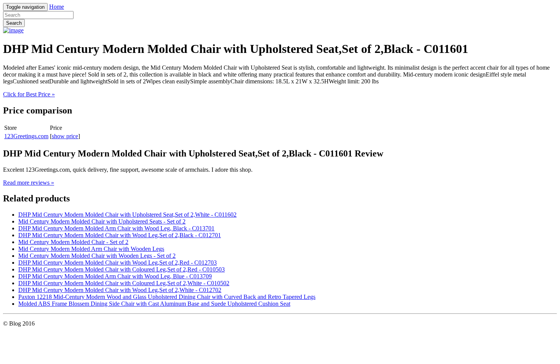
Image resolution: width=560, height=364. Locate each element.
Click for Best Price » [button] (29, 94)
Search (14, 23)
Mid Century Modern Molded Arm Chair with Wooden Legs (91, 249)
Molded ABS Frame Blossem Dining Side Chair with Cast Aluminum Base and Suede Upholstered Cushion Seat (154, 303)
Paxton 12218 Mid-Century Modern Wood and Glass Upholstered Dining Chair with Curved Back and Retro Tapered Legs (166, 297)
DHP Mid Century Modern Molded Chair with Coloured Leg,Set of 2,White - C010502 (123, 283)
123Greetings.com (26, 136)
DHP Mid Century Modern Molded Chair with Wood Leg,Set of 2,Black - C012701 (119, 235)
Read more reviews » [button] (28, 182)
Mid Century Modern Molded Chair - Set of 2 (73, 242)
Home (56, 6)
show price (65, 136)
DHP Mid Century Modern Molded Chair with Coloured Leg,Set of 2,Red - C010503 (121, 269)
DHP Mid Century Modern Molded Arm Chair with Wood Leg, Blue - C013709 (115, 276)
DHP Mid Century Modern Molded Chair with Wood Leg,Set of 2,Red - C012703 (117, 262)
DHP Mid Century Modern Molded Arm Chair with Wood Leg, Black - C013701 (116, 228)
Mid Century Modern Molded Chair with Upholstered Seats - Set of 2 (102, 221)
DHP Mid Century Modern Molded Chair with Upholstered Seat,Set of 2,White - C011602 (127, 214)
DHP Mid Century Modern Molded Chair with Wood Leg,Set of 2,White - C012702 (119, 290)
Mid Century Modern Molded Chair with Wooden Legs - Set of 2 (97, 255)
